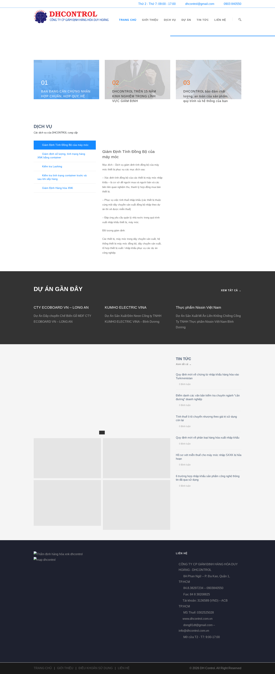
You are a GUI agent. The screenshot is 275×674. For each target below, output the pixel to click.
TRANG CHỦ (127, 19)
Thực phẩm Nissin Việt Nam (198, 307)
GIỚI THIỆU (150, 19)
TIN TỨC (203, 19)
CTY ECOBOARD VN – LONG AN (61, 307)
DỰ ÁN (186, 19)
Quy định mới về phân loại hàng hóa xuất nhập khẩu (207, 437)
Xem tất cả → (231, 290)
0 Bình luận (185, 384)
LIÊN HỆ (220, 19)
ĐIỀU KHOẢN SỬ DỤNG (96, 668)
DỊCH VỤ (170, 19)
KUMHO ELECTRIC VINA (125, 307)
